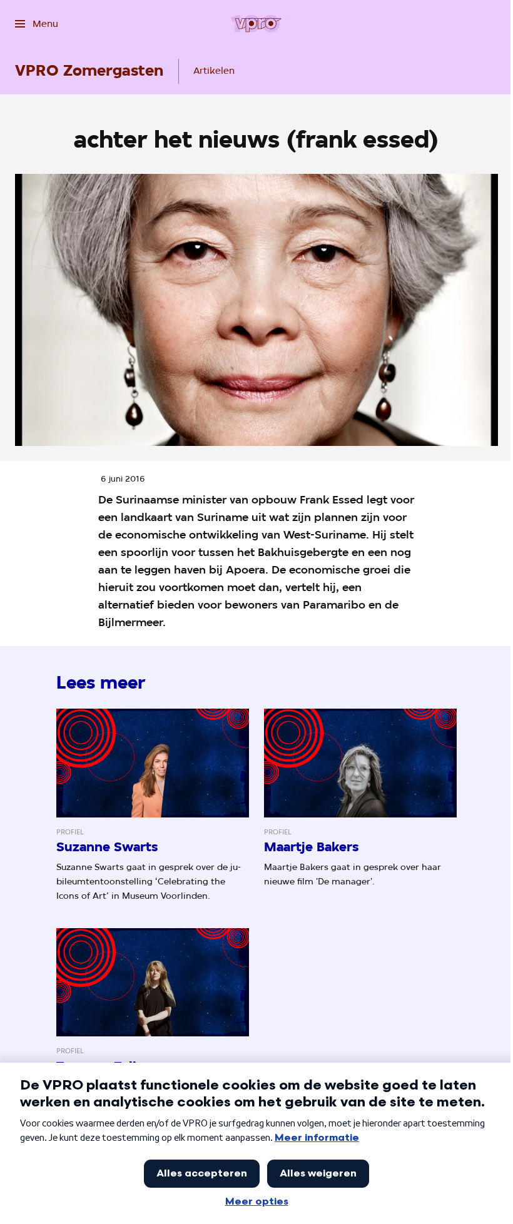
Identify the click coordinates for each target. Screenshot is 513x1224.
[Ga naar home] (256, 24)
